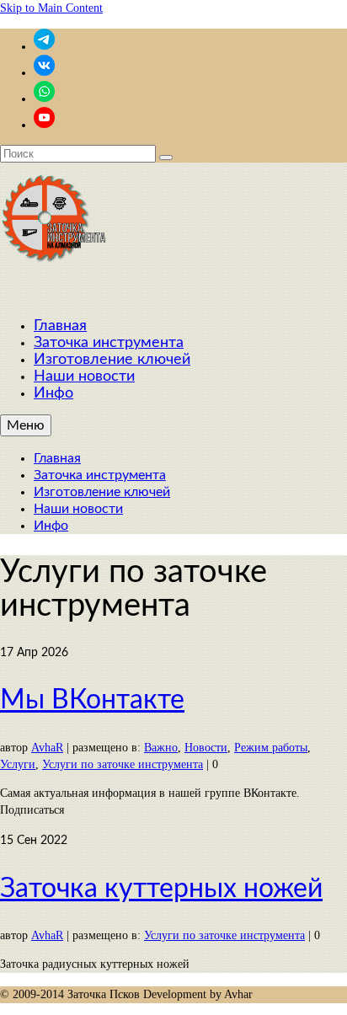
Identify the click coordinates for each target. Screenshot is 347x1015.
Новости (205, 747)
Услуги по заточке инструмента (122, 764)
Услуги (17, 764)
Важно (161, 747)
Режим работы (270, 747)
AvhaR (47, 747)
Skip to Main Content (51, 8)
